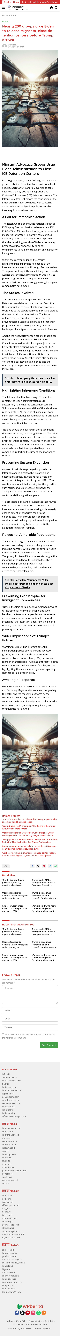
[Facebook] (17, 1313)
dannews (6, 1211)
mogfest (6, 1208)
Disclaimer (18, 1324)
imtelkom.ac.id (9, 1144)
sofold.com (7, 1131)
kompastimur (8, 1285)
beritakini (6, 1198)
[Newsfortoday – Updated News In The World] (20, 7)
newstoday (12, 45)
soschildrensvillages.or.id (13, 1262)
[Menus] (4, 7)
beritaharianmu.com (11, 1128)
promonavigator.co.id (12, 1282)
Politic (5, 21)
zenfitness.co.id (9, 1077)
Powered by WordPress (19, 1328)
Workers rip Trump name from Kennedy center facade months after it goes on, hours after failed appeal (29, 854)
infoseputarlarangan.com (14, 1116)
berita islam (7, 1195)
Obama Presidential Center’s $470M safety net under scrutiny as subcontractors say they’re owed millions (28, 834)
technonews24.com (11, 1292)
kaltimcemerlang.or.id (12, 1259)
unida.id (5, 1183)
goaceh (5, 1151)
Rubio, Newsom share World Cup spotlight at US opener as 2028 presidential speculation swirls (29, 847)
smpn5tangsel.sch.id (11, 1231)
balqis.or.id (7, 1215)
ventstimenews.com (11, 1103)
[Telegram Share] (50, 866)
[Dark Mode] (51, 7)
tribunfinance (8, 1167)
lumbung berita (9, 1154)
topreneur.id (8, 1093)
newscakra (7, 1157)
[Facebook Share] (32, 866)
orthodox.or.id (8, 1272)
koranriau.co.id (9, 1278)
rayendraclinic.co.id (11, 1237)
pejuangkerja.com (10, 1096)
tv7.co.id (6, 1074)
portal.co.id (7, 1173)
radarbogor (7, 1221)
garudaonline (8, 1170)
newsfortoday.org (10, 1100)
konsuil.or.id (7, 1265)
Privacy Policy (35, 1321)
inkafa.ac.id (7, 1202)
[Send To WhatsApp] (55, 866)
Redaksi (49, 1321)
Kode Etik (20, 1321)
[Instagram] (33, 1313)
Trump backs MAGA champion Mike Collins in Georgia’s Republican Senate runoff (28, 827)
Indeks (10, 1321)
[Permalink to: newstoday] (4, 45)
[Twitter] (22, 1313)
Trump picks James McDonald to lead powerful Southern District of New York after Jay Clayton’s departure (30, 840)
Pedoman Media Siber (37, 1324)
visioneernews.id (10, 1180)
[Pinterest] (27, 1313)
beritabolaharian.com (12, 1090)
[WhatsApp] (38, 1313)
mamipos (6, 1164)
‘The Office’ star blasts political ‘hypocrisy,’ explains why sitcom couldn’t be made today (29, 820)
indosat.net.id (8, 1147)
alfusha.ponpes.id (10, 1205)
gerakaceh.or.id (9, 1256)
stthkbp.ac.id (8, 1228)
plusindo (6, 1160)
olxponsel (6, 1138)
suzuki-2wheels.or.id (11, 1080)
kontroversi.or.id (9, 1253)
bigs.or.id (6, 1269)
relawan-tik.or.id (9, 1218)
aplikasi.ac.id (8, 1249)
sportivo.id (7, 1177)
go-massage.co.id (10, 1224)
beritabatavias (8, 1288)
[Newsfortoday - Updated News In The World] (30, 1306)
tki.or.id (5, 1083)
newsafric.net (8, 1106)
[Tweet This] (38, 866)
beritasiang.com (9, 1087)
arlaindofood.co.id (10, 1275)
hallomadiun (21, 1170)
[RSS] (44, 1313)
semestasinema (9, 1141)
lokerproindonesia (10, 1134)
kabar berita (7, 1109)
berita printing (8, 1113)
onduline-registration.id (13, 1234)
